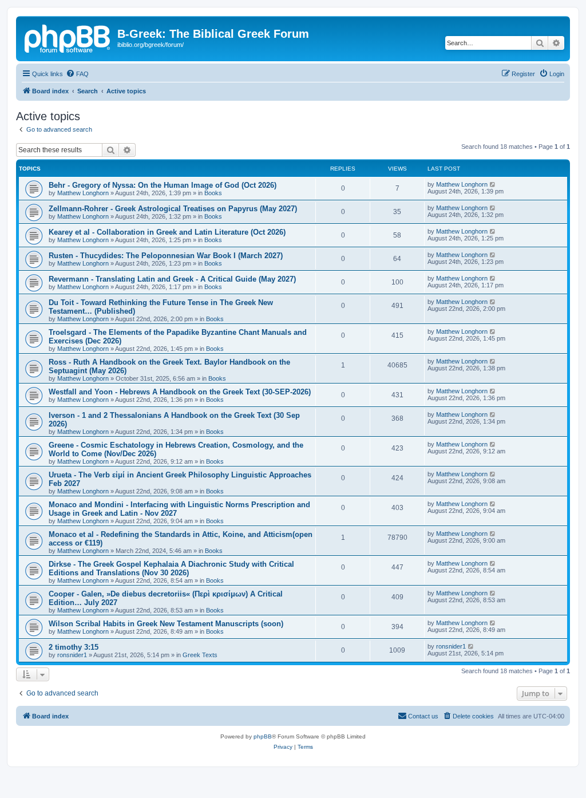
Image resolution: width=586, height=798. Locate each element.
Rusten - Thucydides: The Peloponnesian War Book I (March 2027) (166, 255)
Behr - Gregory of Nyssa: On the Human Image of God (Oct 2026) (162, 185)
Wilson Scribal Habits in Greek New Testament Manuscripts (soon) (166, 623)
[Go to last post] (493, 184)
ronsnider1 (72, 654)
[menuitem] (77, 74)
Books (213, 192)
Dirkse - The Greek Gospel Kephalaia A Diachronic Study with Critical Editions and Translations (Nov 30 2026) (171, 568)
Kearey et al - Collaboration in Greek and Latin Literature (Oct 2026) (167, 232)
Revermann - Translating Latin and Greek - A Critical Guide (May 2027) (172, 279)
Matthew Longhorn (83, 192)
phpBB (263, 736)
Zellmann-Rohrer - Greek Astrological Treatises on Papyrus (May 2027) (173, 208)
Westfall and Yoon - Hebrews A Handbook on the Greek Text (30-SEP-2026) (180, 392)
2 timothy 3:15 (73, 647)
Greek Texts (200, 654)
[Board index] (68, 37)
